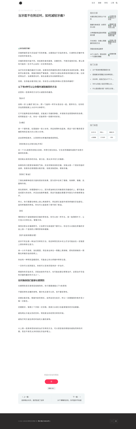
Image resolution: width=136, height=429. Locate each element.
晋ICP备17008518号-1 (44, 421)
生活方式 (93, 132)
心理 (112, 3)
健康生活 (111, 132)
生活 (93, 3)
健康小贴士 (51, 388)
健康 (99, 3)
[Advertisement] (51, 32)
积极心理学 (103, 132)
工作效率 (102, 137)
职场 (106, 3)
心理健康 (93, 137)
